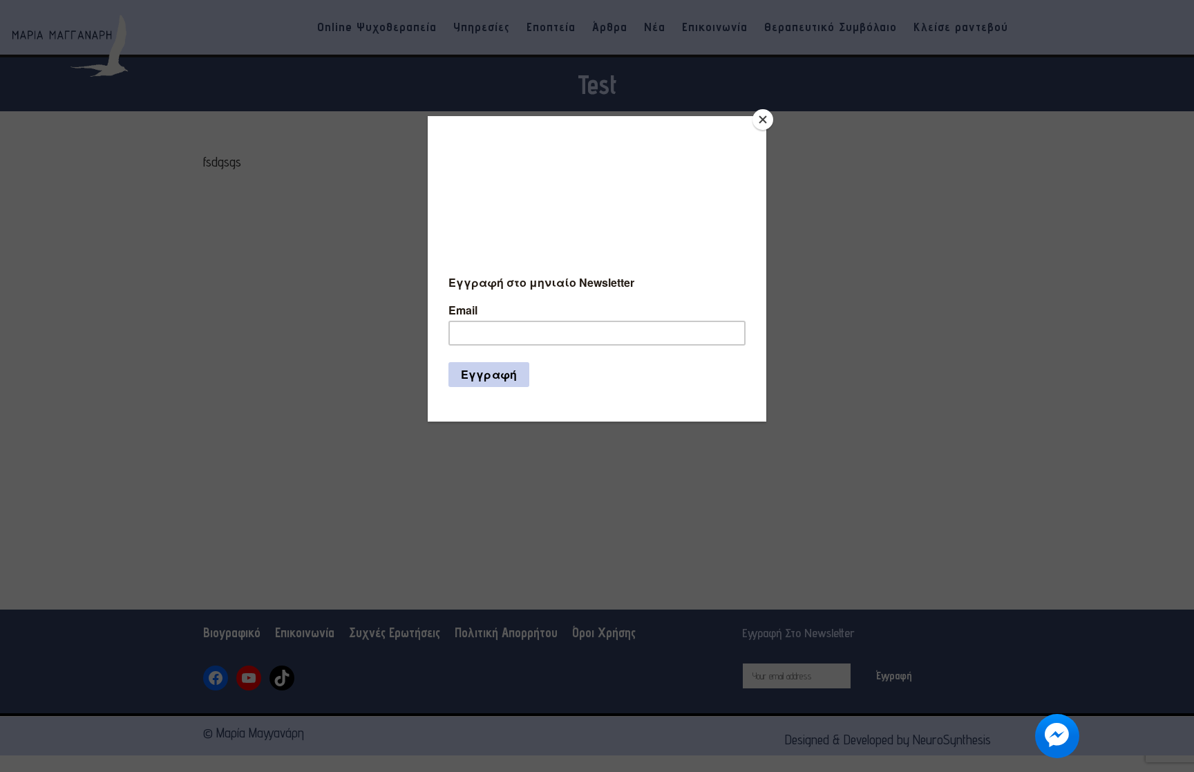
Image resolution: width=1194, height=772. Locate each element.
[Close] (762, 119)
